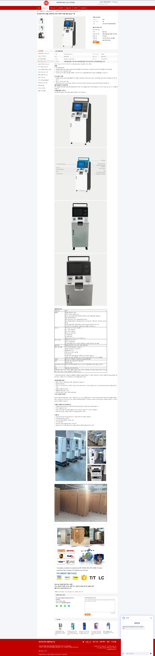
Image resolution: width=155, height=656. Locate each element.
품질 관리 (68, 8)
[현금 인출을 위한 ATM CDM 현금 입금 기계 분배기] (108, 626)
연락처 (76, 8)
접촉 (108, 641)
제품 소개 (45, 8)
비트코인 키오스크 (42, 82)
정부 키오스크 (41, 77)
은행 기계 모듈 (41, 90)
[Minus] (151, 618)
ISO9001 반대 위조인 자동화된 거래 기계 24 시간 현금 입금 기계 (72, 633)
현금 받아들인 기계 (62, 591)
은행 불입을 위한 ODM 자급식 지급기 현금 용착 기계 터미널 (60, 633)
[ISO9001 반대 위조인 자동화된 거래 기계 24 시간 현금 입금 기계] (72, 626)
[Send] (151, 653)
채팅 (95, 42)
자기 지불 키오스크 (43, 66)
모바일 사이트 (43, 651)
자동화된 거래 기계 (78, 591)
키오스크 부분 (41, 88)
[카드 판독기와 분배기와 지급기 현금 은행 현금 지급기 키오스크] (96, 626)
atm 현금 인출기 (42, 58)
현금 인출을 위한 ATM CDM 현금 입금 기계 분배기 (108, 632)
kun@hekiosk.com (111, 649)
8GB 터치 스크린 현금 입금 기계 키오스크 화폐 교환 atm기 (84, 632)
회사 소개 (53, 8)
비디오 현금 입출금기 (43, 80)
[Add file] (123, 653)
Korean (115, 2)
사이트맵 (113, 641)
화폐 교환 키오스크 (43, 74)
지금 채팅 (82, 8)
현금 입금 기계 (50, 11)
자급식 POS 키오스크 (43, 64)
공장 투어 (60, 8)
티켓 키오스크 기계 (43, 72)
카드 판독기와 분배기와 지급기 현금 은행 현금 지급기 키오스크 (96, 633)
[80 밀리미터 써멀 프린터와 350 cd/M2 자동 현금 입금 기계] (41, 21)
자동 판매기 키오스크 (43, 53)
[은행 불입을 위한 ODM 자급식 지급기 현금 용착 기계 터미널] (60, 626)
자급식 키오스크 (42, 56)
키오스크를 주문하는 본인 (44, 69)
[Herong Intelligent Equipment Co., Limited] (46, 3)
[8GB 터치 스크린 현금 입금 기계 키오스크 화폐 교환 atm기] (84, 626)
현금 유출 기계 (70, 591)
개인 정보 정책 (42, 646)
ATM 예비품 (41, 85)
